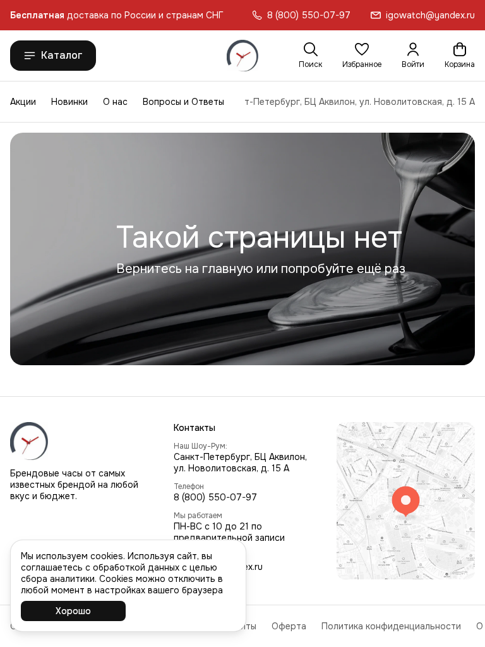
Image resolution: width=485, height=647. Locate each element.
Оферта (289, 626)
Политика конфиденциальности (391, 626)
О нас (115, 101)
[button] (361, 56)
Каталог (62, 55)
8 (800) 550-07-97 (215, 497)
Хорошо (73, 611)
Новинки (69, 101)
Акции (23, 101)
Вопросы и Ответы (183, 101)
